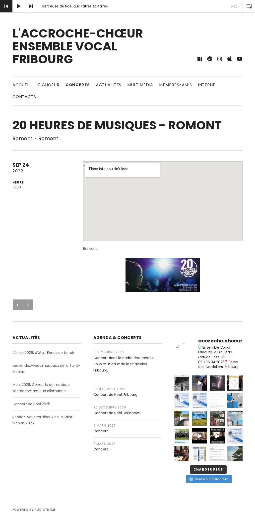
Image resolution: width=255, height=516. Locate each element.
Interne (206, 85)
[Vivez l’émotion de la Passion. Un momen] (199, 383)
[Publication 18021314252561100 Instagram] (199, 400)
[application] (127, 6)
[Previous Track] (6, 6)
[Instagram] (220, 59)
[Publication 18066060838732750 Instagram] (235, 383)
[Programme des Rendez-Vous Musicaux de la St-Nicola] (199, 453)
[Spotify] (210, 59)
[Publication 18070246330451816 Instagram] (217, 418)
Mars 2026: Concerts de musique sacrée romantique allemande (41, 387)
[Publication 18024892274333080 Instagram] (199, 418)
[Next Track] (31, 6)
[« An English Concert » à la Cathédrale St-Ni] (181, 453)
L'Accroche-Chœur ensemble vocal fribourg (77, 46)
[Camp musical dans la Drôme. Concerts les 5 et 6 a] (235, 400)
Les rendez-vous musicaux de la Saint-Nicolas (46, 368)
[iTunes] (230, 59)
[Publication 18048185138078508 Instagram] (181, 400)
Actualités (108, 85)
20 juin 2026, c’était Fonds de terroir (43, 352)
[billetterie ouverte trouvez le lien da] (217, 383)
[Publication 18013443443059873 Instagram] (235, 418)
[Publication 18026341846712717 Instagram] (217, 453)
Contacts (24, 97)
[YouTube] (240, 59)
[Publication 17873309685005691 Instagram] (217, 435)
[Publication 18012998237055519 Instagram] (199, 435)
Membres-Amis (175, 85)
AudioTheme (45, 510)
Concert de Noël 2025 (31, 404)
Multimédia (140, 85)
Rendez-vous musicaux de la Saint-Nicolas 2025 (43, 420)
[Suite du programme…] (217, 400)
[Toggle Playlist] (249, 6)
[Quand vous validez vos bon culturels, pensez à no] (181, 435)
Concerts (77, 85)
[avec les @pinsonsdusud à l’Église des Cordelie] (235, 435)
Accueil (21, 85)
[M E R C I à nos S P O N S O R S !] (181, 383)
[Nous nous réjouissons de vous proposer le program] (235, 453)
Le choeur (48, 85)
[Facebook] (200, 59)
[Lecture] (18, 6)
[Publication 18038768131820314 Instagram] (181, 418)
